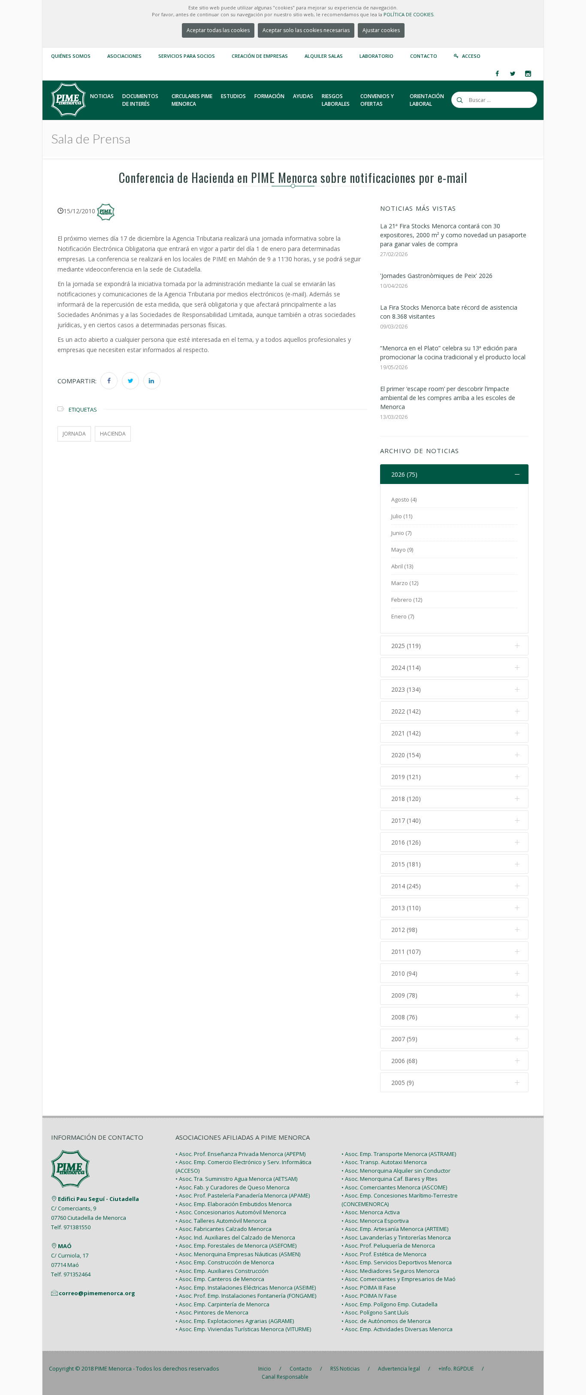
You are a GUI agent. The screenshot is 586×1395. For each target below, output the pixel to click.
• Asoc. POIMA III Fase (368, 1287)
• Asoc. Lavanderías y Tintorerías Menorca (396, 1237)
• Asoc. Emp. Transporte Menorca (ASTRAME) (398, 1154)
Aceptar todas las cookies (218, 30)
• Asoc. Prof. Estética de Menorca (383, 1254)
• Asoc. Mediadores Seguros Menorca (390, 1271)
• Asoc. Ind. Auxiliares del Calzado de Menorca (235, 1237)
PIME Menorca (113, 1368)
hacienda (113, 433)
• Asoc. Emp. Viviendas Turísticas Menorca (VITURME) (243, 1329)
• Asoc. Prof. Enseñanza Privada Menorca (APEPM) (240, 1154)
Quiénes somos (71, 56)
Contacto (423, 56)
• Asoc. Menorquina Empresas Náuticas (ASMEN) (237, 1254)
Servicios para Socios (186, 56)
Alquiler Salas (324, 56)
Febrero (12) (406, 599)
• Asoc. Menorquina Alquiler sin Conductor (395, 1170)
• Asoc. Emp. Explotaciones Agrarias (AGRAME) (234, 1321)
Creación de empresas (260, 56)
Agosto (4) (404, 499)
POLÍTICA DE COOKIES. (409, 14)
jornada (74, 433)
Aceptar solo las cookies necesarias (306, 30)
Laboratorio (376, 56)
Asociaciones (124, 56)
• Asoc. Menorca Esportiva (375, 1221)
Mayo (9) (402, 549)
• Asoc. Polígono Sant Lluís (375, 1312)
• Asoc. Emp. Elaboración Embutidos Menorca (233, 1204)
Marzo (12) (404, 583)
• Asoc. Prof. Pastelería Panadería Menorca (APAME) (242, 1195)
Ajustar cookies (381, 30)
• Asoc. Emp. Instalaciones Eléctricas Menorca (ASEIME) (245, 1287)
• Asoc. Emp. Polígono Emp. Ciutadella (389, 1304)
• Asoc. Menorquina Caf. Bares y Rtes (389, 1179)
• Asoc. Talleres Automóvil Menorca (220, 1221)
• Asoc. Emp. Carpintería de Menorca (222, 1304)
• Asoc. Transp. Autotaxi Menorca (384, 1162)
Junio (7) (401, 533)
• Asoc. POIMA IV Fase (369, 1295)
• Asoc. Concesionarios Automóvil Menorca (230, 1212)
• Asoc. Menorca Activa (370, 1212)
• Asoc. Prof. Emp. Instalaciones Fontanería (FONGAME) (245, 1295)
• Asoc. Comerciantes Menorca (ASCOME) (394, 1187)
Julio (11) (401, 516)
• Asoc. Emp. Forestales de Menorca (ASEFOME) (235, 1245)
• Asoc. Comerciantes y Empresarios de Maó (398, 1279)
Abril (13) (402, 566)
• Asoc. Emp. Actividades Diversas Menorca (397, 1329)
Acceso (471, 56)
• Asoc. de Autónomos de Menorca (386, 1321)
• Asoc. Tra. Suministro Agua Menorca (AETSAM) (236, 1179)
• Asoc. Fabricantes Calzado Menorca (223, 1229)
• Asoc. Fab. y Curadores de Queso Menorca (232, 1187)
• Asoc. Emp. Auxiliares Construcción (222, 1271)
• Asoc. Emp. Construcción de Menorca (224, 1262)
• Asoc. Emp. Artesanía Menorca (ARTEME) (394, 1229)
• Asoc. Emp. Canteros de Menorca (219, 1279)
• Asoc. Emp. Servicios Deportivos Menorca (396, 1262)
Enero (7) (402, 616)
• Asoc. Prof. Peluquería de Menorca (388, 1245)
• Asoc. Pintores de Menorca (211, 1312)
